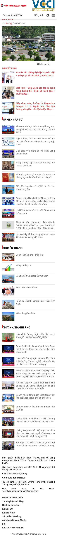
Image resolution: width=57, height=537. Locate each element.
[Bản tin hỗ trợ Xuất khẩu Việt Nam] (8, 279)
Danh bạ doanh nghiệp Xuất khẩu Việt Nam (35, 302)
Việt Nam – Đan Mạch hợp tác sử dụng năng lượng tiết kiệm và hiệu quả (35, 91)
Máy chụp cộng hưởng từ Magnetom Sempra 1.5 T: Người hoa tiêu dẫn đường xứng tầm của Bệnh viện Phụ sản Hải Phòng (35, 106)
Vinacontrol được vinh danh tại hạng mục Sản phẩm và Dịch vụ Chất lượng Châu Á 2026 (35, 129)
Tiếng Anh (38, 15)
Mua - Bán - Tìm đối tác (26, 287)
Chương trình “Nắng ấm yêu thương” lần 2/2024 (35, 408)
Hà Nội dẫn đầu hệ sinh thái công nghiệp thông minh (35, 211)
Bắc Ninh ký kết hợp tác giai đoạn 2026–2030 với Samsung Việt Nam (35, 236)
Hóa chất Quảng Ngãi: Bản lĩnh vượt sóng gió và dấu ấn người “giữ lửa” (35, 336)
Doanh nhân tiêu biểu (12, 497)
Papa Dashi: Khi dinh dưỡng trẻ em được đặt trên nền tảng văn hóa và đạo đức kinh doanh (35, 349)
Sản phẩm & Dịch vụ (11, 516)
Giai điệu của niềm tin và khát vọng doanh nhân (35, 152)
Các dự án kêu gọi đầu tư (14, 520)
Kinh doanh (7, 509)
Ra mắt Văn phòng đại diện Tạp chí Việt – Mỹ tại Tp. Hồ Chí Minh (35, 74)
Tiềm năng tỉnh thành (26, 313)
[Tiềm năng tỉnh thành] (8, 316)
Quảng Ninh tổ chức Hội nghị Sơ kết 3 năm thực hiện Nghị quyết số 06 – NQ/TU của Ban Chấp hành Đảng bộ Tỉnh (35, 433)
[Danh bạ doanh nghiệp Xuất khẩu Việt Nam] (8, 304)
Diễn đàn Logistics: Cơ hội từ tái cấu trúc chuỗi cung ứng (35, 188)
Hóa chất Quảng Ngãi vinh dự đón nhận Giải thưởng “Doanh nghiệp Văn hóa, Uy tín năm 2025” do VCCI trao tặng (35, 361)
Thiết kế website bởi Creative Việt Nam (28, 534)
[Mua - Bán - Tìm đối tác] (8, 291)
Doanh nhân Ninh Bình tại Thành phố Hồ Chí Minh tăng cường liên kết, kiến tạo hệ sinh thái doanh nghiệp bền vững (35, 201)
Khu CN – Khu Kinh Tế (12, 527)
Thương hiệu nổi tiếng (13, 501)
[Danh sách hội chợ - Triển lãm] (8, 257)
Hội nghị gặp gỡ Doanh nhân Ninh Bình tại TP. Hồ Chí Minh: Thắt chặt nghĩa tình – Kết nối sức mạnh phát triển (35, 385)
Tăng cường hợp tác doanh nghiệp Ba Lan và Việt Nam (35, 164)
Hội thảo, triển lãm (11, 505)
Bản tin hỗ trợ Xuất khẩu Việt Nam (32, 276)
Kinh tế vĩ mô (8, 512)
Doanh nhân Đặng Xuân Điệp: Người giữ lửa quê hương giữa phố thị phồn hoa (35, 396)
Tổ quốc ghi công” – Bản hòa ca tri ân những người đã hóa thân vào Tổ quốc (35, 176)
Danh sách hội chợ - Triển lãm (29, 255)
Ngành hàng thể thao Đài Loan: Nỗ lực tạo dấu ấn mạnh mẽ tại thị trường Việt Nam (35, 141)
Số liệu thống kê (23, 265)
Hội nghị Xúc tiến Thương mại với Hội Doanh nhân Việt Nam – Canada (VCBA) (35, 444)
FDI (3, 524)
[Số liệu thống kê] (8, 267)
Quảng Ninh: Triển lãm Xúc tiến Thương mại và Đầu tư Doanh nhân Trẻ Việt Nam (35, 420)
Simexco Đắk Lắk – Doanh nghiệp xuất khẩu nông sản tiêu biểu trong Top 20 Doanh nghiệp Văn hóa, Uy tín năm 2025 (35, 373)
